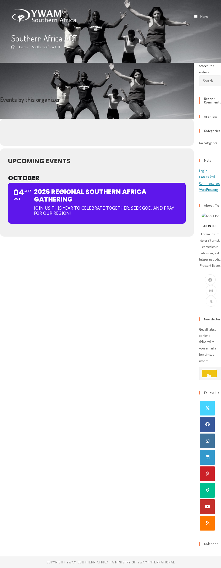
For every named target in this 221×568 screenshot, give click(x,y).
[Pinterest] (207, 473)
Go (209, 375)
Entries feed (207, 177)
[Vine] (207, 490)
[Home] (13, 47)
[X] (211, 301)
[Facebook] (210, 279)
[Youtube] (207, 506)
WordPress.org (208, 189)
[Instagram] (211, 290)
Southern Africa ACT (46, 47)
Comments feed (209, 183)
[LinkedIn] (207, 457)
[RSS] (207, 523)
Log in (203, 170)
